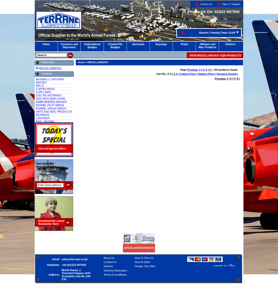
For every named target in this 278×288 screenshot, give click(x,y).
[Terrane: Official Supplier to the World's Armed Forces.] (59, 28)
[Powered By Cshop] (211, 267)
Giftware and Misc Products (207, 46)
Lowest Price (188, 74)
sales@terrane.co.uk (75, 259)
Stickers (230, 44)
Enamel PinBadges (115, 46)
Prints (184, 44)
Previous (192, 69)
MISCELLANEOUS (97, 62)
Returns (108, 266)
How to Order (142, 262)
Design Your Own (145, 266)
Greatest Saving (227, 74)
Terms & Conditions (115, 274)
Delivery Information (115, 270)
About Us (109, 258)
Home (46, 44)
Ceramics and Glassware (69, 46)
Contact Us (206, 4)
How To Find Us (144, 258)
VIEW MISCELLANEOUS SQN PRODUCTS (215, 55)
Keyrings (161, 44)
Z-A (176, 74)
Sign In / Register (231, 4)
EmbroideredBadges (92, 46)
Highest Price (206, 74)
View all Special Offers (52, 148)
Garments (138, 44)
